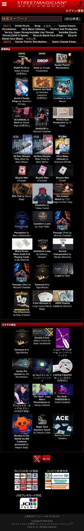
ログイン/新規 (75, 10)
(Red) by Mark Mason (42, 159)
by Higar (62, 275)
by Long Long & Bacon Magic (42, 306)
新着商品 (5, 49)
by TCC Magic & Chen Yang (62, 199)
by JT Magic (62, 122)
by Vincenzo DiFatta (62, 159)
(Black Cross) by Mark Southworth (42, 340)
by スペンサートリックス (62, 352)
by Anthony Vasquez (42, 254)
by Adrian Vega (21, 122)
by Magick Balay (21, 441)
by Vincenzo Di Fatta (21, 101)
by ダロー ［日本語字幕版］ (22, 408)
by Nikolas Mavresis (62, 254)
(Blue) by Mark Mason (21, 159)
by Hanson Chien (42, 430)
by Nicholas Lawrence (42, 92)
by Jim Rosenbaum (21, 374)
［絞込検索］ (72, 18)
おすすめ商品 (9, 325)
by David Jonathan (62, 399)
